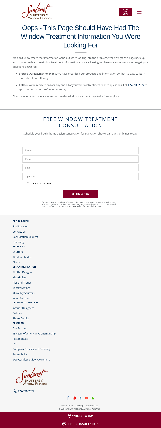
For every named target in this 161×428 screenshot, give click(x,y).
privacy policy (76, 206)
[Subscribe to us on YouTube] (86, 398)
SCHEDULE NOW (80, 193)
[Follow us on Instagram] (80, 398)
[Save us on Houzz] (93, 398)
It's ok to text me (41, 183)
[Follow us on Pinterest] (74, 398)
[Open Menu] (139, 11)
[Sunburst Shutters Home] (37, 11)
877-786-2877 (136, 85)
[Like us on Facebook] (67, 398)
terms (61, 206)
